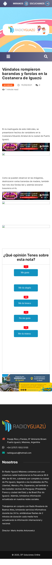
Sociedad (8, 85)
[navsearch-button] (46, 57)
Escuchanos (37, 3)
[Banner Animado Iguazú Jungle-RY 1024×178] (26, 387)
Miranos (18, 3)
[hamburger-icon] (8, 57)
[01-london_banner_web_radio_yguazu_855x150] (26, 378)
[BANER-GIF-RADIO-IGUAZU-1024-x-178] (26, 147)
